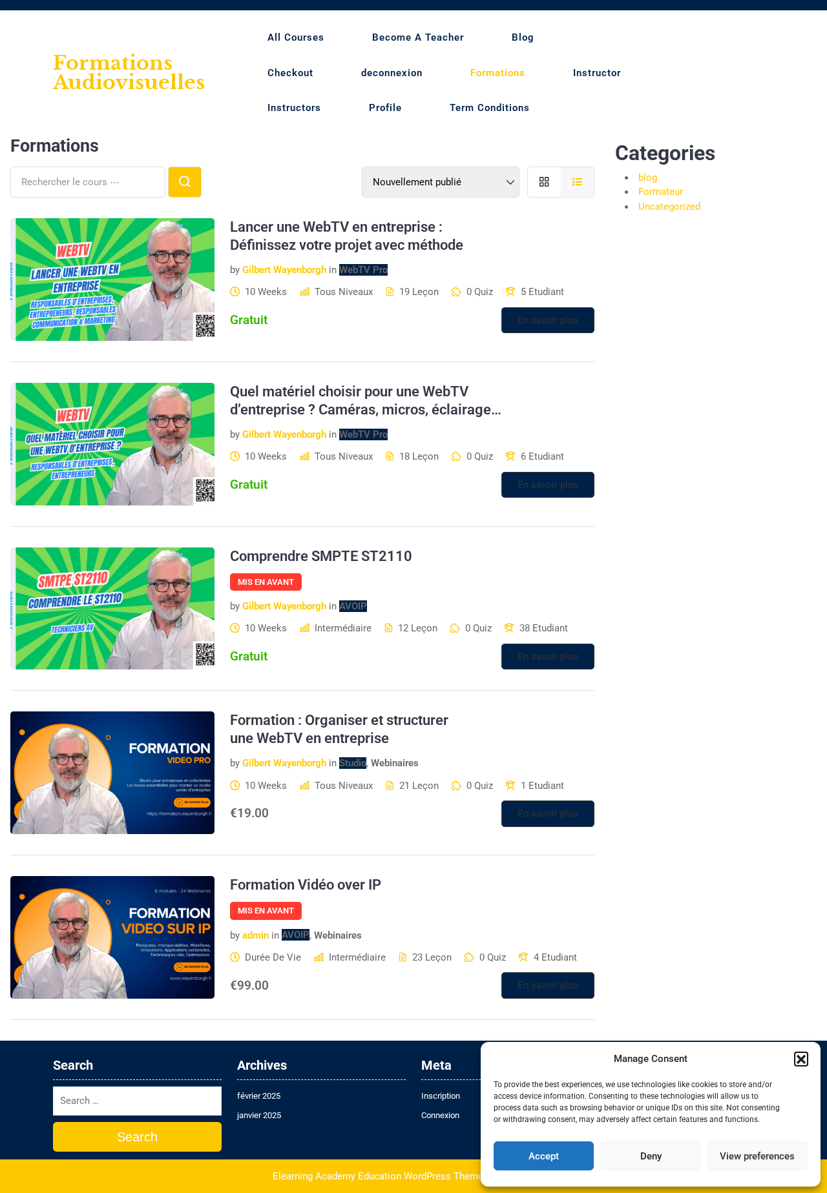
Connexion (440, 1115)
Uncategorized (669, 206)
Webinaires (395, 763)
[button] (801, 1058)
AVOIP (353, 606)
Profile (385, 108)
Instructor (597, 73)
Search (137, 1137)
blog (647, 177)
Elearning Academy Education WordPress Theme (378, 1176)
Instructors (294, 108)
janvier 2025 (259, 1115)
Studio (352, 763)
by (235, 270)
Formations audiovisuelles (129, 72)
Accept (544, 1156)
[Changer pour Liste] (577, 182)
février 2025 (258, 1096)
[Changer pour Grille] (544, 182)
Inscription (440, 1096)
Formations (497, 73)
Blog (523, 37)
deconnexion (392, 73)
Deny (651, 1156)
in (333, 270)
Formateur (660, 192)
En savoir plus (548, 320)
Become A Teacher (418, 37)
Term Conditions (490, 108)
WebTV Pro (363, 270)
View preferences (757, 1156)
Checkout (290, 73)
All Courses (295, 37)
